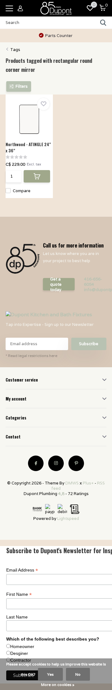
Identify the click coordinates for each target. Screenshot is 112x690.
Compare (21, 190)
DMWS (72, 483)
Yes (50, 674)
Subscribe (88, 343)
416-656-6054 (93, 281)
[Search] (103, 23)
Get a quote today (56, 284)
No (78, 674)
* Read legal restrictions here (31, 355)
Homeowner (22, 646)
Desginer (19, 653)
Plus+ (88, 483)
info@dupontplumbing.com (95, 289)
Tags (15, 49)
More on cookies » (57, 684)
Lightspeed (68, 518)
